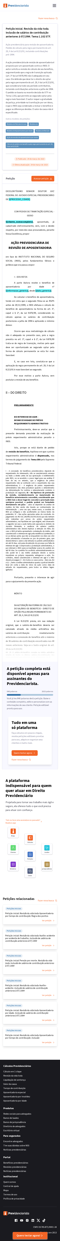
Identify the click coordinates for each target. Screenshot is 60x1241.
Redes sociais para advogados (17, 1114)
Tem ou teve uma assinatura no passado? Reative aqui (23, 821)
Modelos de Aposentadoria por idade (20, 131)
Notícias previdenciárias (14, 1149)
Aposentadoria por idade (15, 1101)
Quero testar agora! (28, 1236)
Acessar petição (41, 178)
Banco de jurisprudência (14, 1122)
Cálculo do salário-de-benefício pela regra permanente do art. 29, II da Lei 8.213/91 (30, 145)
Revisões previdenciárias (15, 1167)
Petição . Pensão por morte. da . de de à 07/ (29, 963)
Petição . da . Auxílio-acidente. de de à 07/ (26, 988)
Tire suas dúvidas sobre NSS (16, 1145)
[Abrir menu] (54, 5)
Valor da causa (10, 1084)
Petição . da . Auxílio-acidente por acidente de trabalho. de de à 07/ (30, 938)
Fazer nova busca (46, 18)
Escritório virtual (11, 1130)
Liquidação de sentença (14, 1080)
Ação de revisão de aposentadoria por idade (22, 137)
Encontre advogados (13, 1141)
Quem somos (9, 1182)
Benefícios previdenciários (15, 1163)
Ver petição (46, 920)
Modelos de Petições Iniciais (16, 124)
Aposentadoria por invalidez (16, 1096)
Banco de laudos (11, 1118)
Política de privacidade (14, 1198)
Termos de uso (10, 1194)
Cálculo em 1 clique (12, 1071)
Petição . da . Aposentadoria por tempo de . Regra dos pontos (29, 914)
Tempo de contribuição (14, 1088)
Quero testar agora (23, 753)
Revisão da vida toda (12, 1075)
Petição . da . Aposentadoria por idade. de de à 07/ (29, 1013)
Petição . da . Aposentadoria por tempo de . (29, 1036)
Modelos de (34, 124)
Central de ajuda (11, 1186)
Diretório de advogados (14, 1126)
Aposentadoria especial (14, 1092)
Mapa (6, 1190)
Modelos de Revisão (43, 131)
